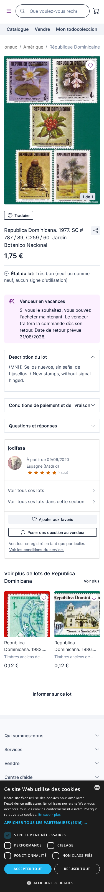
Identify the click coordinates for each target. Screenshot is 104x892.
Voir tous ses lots (26, 490)
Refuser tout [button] (77, 868)
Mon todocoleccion (76, 29)
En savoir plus (49, 814)
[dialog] (52, 836)
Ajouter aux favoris (56, 519)
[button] (52, 357)
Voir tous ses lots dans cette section (46, 501)
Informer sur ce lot (52, 694)
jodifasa (16, 448)
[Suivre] (90, 65)
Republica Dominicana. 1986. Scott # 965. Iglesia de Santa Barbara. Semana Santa (74, 646)
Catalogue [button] (18, 29)
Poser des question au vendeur (56, 532)
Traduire (21, 215)
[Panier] (96, 11)
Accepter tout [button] (28, 868)
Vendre (42, 29)
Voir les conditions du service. (36, 549)
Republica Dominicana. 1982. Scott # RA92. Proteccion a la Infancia (23, 646)
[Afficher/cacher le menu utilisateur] (8, 11)
